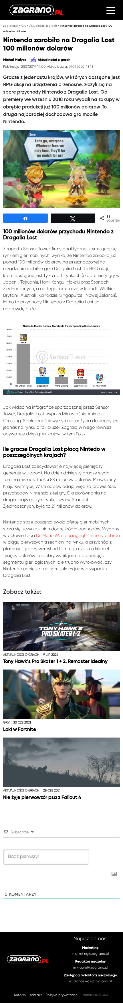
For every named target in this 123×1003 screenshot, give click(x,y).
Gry (23, 25)
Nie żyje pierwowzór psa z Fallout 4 (42, 797)
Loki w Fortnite (19, 729)
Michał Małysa (15, 60)
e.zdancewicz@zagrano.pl (90, 981)
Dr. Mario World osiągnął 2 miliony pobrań (78, 535)
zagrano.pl (10, 25)
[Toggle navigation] (110, 10)
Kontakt (35, 995)
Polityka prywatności (61, 995)
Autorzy (20, 995)
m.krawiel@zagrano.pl (90, 967)
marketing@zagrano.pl (90, 954)
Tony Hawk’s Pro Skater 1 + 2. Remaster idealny (55, 661)
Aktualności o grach (43, 25)
